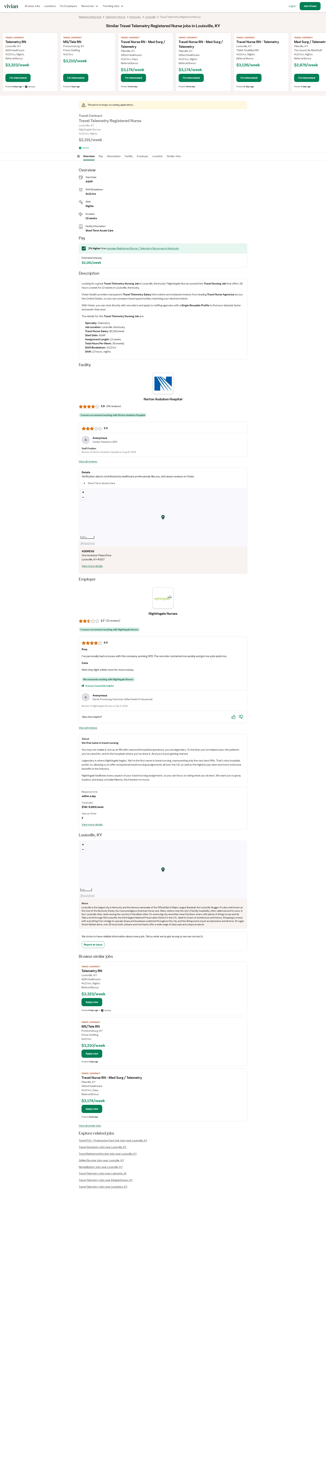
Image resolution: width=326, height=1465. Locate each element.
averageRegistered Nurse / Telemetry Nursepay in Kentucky (143, 248)
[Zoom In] (83, 492)
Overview (89, 156)
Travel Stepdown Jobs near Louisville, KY (102, 1147)
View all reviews (88, 461)
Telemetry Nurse (115, 17)
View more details (92, 566)
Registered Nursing (90, 17)
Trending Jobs (111, 6)
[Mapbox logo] (87, 544)
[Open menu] (78, 156)
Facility (129, 156)
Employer (142, 156)
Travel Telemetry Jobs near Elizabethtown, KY (106, 1180)
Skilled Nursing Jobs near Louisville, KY (101, 1160)
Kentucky (135, 17)
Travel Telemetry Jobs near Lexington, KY (103, 1186)
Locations (50, 6)
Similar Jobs (174, 156)
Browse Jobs (32, 6)
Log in (292, 6)
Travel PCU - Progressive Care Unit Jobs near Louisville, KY (113, 1140)
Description (114, 156)
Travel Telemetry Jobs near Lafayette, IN (102, 1173)
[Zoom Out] (83, 497)
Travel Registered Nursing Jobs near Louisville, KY (108, 1154)
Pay (101, 156)
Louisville (150, 17)
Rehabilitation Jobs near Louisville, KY (101, 1167)
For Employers (68, 6)
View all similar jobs (90, 1125)
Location (157, 156)
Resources (87, 6)
